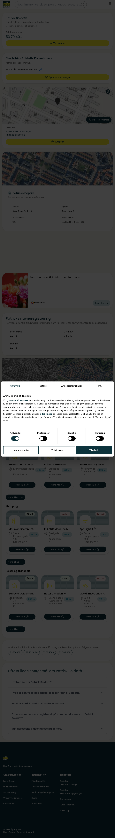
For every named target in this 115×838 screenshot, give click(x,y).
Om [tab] (100, 386)
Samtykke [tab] (15, 386)
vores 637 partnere (18, 400)
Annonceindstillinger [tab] (71, 386)
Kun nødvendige (21, 450)
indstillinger (46, 414)
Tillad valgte (57, 450)
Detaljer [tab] (43, 386)
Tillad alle (94, 450)
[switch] (43, 438)
